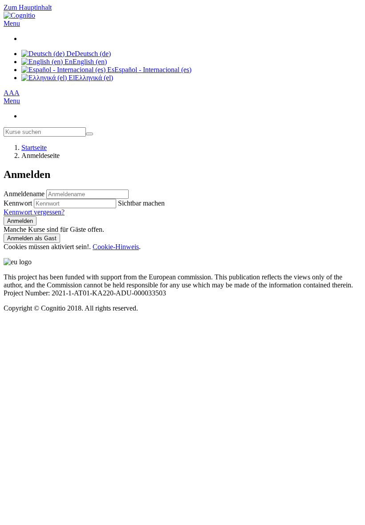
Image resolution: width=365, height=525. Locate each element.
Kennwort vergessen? (34, 212)
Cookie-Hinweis (116, 246)
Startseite (34, 147)
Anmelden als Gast (32, 238)
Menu (12, 23)
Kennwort (18, 203)
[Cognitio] (19, 15)
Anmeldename (25, 194)
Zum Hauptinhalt (28, 7)
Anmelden (20, 221)
